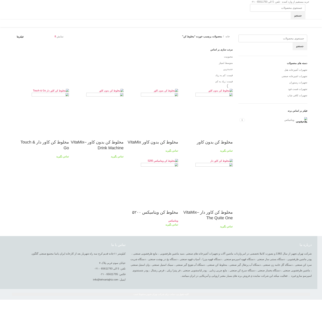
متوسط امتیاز (226, 63)
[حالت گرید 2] (47, 37)
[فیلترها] (317, 304)
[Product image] (214, 111)
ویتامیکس (173, 220)
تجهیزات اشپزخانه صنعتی (294, 76)
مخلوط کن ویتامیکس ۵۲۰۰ (155, 212)
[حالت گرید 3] (41, 37)
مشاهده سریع (228, 134)
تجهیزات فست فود (297, 89)
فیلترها (20, 36)
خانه (227, 36)
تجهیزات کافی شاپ (297, 95)
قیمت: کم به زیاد (224, 75)
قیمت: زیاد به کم (224, 81)
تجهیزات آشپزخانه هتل (295, 69)
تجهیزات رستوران (298, 82)
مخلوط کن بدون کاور (215, 142)
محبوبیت (228, 56)
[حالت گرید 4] (36, 37)
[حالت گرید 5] (30, 37)
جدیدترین (228, 69)
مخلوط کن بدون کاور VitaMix (153, 142)
